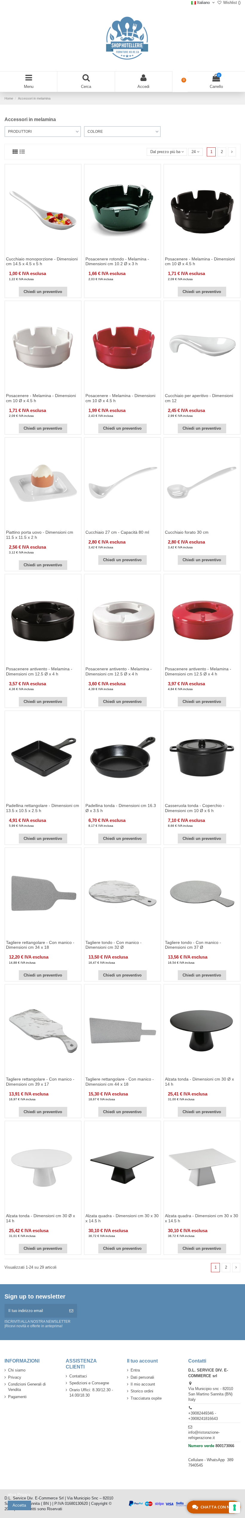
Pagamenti (17, 1397)
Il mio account (143, 1384)
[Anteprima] (51, 254)
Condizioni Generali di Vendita (27, 1387)
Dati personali (142, 1377)
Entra (135, 1370)
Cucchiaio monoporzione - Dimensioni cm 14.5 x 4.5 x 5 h (42, 261)
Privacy (14, 1377)
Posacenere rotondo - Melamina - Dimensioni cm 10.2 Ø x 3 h (117, 261)
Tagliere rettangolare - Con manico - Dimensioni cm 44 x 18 (119, 1082)
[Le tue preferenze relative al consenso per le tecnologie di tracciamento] (234, 1507)
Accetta (19, 1505)
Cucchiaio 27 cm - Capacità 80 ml (117, 532)
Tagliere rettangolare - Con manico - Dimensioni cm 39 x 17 (40, 1082)
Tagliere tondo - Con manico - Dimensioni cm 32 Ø (113, 945)
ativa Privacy (19, 1494)
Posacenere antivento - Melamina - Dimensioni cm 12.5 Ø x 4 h (39, 671)
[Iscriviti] (71, 1311)
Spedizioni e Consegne (89, 1383)
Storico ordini (142, 1391)
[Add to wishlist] (35, 254)
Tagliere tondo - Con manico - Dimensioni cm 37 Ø (193, 945)
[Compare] (43, 254)
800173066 (224, 1446)
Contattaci (78, 1376)
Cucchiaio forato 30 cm (187, 532)
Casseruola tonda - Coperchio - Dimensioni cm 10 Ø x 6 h (194, 808)
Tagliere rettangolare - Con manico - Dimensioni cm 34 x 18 (40, 945)
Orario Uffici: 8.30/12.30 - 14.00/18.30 (91, 1393)
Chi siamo (16, 1370)
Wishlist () (231, 2)
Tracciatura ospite (146, 1398)
